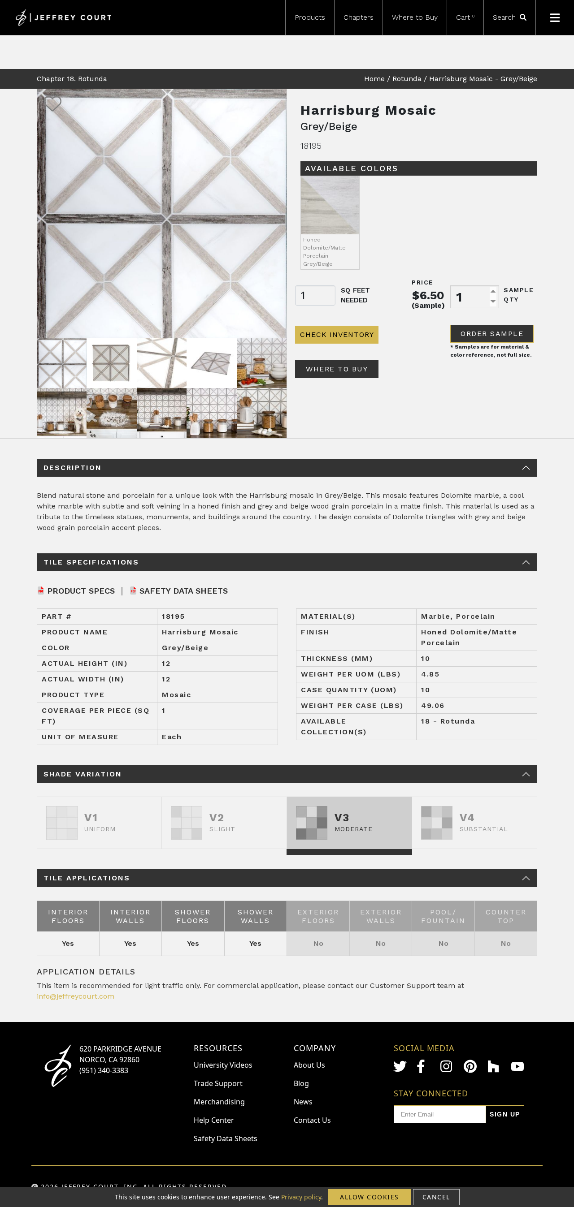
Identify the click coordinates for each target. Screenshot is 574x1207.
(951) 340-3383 (103, 1070)
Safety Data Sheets (183, 590)
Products (310, 17)
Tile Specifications (91, 562)
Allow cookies (369, 1197)
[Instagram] (447, 1066)
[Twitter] (400, 1066)
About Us (309, 1065)
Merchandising (219, 1102)
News (303, 1102)
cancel (436, 1197)
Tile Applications (86, 878)
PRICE (423, 282)
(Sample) (428, 305)
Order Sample (492, 333)
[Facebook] (423, 1066)
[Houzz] (494, 1066)
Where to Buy (415, 17)
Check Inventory (337, 334)
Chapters (359, 17)
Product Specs (81, 590)
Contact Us (312, 1120)
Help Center (214, 1120)
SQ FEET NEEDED (355, 295)
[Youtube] (517, 1066)
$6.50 (428, 295)
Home (374, 78)
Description (72, 467)
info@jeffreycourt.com (75, 996)
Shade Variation (82, 774)
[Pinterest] (470, 1066)
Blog (301, 1083)
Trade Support (218, 1083)
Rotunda (407, 78)
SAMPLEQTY (519, 294)
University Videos (223, 1065)
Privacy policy (301, 1197)
